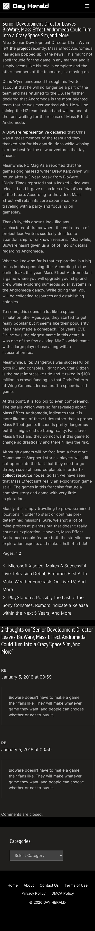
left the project (16, 48)
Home (13, 885)
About (29, 885)
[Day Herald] (7, 6)
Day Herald (30, 6)
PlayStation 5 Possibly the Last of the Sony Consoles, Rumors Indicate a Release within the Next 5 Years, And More (45, 605)
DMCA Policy (62, 893)
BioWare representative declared (36, 132)
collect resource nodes (23, 475)
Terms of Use (76, 885)
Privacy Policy (33, 893)
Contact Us (49, 885)
